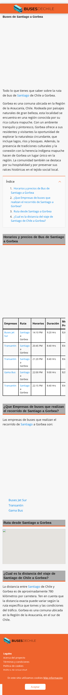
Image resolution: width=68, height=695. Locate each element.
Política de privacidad (15, 670)
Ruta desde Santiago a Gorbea (32, 211)
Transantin (10, 345)
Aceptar (35, 686)
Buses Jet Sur (18, 500)
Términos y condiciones (16, 661)
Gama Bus (10, 372)
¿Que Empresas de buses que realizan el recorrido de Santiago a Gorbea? (32, 202)
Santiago (23, 95)
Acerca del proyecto (14, 657)
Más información (53, 677)
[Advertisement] (34, 54)
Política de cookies (13, 665)
